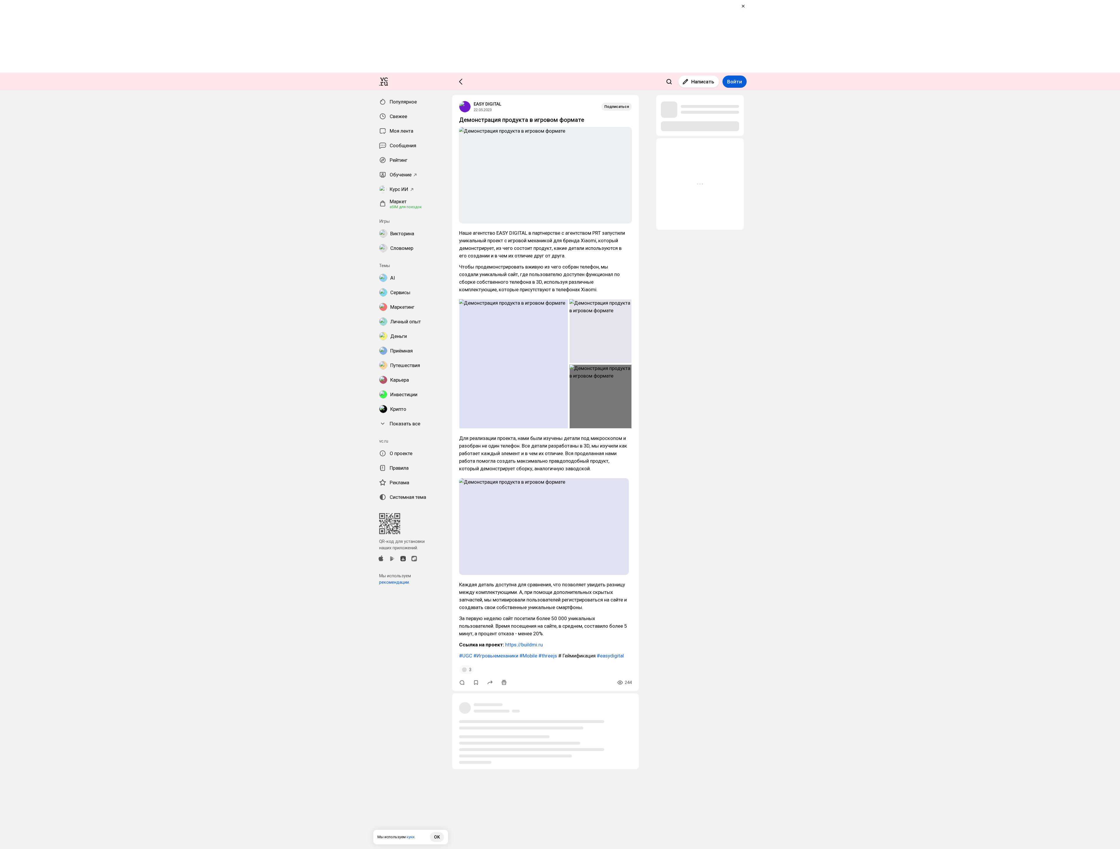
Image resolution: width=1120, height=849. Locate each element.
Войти (734, 82)
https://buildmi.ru (524, 645)
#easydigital (610, 656)
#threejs (547, 656)
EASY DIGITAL (487, 104)
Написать (702, 82)
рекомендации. (394, 582)
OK (437, 837)
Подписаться (616, 106)
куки (410, 837)
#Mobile (528, 656)
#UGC (465, 656)
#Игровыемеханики (495, 656)
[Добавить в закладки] (476, 682)
